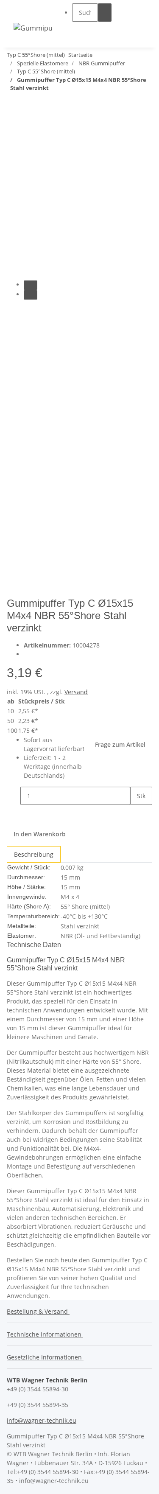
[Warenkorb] (140, 20)
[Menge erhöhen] (137, 814)
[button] (92, 29)
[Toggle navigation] (24, 12)
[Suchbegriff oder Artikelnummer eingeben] (105, 12)
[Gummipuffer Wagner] (33, 28)
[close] (13, 125)
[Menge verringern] (13, 796)
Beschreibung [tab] (33, 854)
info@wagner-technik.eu (41, 1420)
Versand (76, 692)
